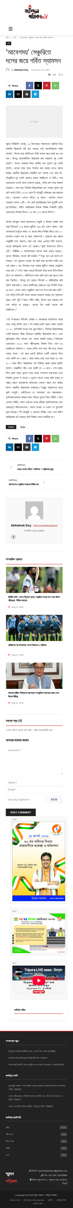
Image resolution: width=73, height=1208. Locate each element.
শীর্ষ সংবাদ (36, 1134)
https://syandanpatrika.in (45, 525)
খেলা (14, 37)
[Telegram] (35, 94)
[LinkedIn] (9, 94)
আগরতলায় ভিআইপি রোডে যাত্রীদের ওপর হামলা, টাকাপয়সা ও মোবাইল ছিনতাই (36, 1064)
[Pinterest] (47, 85)
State (22, 427)
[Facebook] (29, 85)
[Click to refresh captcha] (54, 799)
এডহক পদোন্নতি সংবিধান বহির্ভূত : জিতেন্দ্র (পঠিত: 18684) (30, 1106)
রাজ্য (36, 1127)
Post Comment (20, 812)
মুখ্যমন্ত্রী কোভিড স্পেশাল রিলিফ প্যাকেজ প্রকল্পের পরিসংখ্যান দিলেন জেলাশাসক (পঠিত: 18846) (37, 1087)
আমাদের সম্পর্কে (15, 1200)
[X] (38, 85)
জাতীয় (36, 1148)
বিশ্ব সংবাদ (36, 1141)
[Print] (27, 94)
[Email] (18, 94)
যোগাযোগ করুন (38, 1203)
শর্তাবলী (50, 1200)
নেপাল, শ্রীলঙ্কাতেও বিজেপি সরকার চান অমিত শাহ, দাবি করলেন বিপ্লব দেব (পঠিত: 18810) (35, 1098)
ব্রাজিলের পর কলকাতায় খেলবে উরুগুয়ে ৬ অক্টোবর (27, 644)
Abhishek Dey (21, 70)
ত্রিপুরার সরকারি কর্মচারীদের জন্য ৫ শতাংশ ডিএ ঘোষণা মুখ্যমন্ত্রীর (31, 1051)
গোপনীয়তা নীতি (61, 1200)
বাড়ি (7, 37)
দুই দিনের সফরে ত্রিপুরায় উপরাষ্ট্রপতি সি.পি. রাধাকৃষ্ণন (27, 1057)
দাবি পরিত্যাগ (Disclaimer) (34, 1200)
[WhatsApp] (55, 85)
